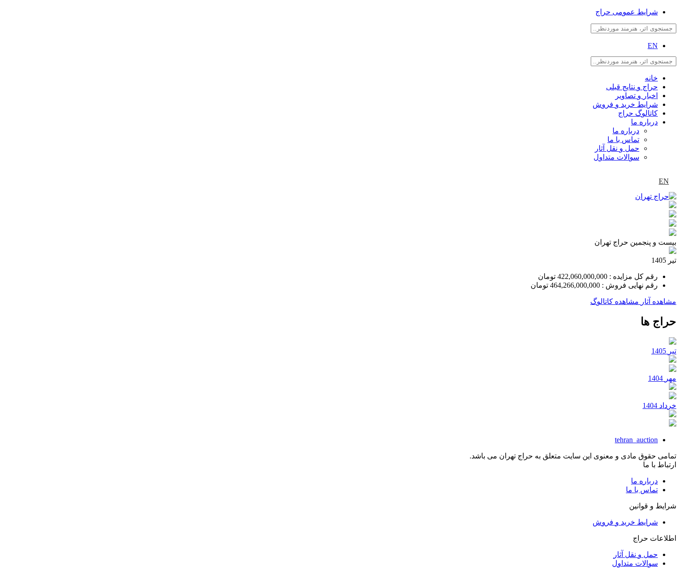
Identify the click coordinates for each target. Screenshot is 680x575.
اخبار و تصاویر (636, 95)
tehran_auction (636, 440)
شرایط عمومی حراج (626, 12)
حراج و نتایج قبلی (632, 87)
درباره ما (644, 122)
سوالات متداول (616, 157)
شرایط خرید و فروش (625, 104)
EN (653, 45)
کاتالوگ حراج (638, 113)
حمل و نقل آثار (617, 148)
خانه (651, 78)
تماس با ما (623, 139)
